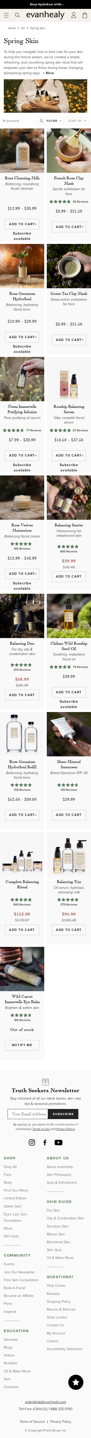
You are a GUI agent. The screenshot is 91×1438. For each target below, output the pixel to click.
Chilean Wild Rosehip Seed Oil (69, 646)
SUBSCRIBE (63, 1114)
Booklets (10, 1363)
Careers (52, 1341)
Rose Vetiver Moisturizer (22, 527)
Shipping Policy (59, 1301)
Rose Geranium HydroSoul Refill (22, 764)
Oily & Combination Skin (65, 1218)
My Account (56, 1333)
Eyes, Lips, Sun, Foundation (16, 1217)
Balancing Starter (69, 524)
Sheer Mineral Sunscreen (69, 764)
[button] (6, 15)
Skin (7, 1379)
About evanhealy (60, 1166)
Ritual (8, 1228)
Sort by (75, 121)
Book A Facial (14, 1288)
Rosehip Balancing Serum (69, 409)
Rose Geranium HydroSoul (22, 296)
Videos (9, 1355)
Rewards (53, 1293)
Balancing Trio (69, 881)
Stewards (11, 1339)
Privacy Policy (60, 1421)
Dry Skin (53, 1210)
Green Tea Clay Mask (69, 293)
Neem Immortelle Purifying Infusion (22, 409)
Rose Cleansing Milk (22, 177)
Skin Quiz (54, 1250)
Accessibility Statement (64, 1349)
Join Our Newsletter (19, 1272)
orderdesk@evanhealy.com (45, 1402)
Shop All (10, 1166)
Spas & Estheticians (62, 1182)
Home (12, 28)
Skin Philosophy (59, 1174)
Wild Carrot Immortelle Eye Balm (22, 999)
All (23, 28)
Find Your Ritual (16, 1190)
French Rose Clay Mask (69, 180)
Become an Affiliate (19, 1295)
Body (8, 1182)
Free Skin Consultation (21, 1280)
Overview (11, 1387)
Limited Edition (15, 1198)
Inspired (10, 1311)
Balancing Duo (22, 643)
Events (9, 1264)
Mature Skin (56, 1234)
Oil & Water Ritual (17, 1371)
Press (8, 1303)
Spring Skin (37, 28)
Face (7, 1174)
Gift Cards (11, 1236)
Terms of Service (32, 1421)
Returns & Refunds (61, 1309)
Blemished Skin (59, 1242)
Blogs (8, 1347)
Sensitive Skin (57, 1226)
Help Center (56, 1285)
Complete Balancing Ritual (22, 884)
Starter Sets (12, 1206)
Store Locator (57, 1317)
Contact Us (55, 1325)
